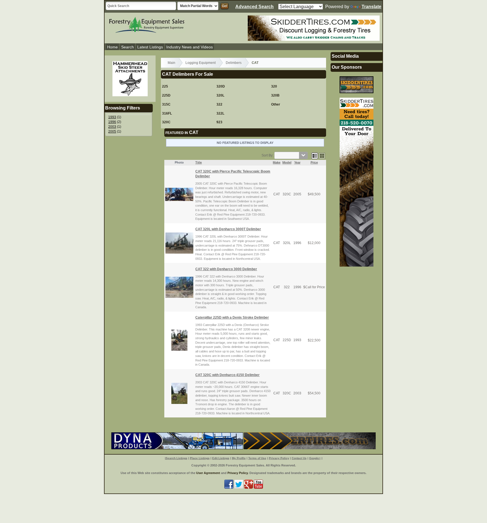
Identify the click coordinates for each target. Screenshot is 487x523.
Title (198, 162)
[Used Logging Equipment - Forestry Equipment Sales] (146, 24)
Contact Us (299, 458)
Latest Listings (150, 47)
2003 (112, 127)
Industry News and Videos (189, 47)
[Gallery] (322, 155)
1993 (112, 117)
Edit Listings (220, 458)
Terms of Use (257, 458)
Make (276, 162)
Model (286, 162)
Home (112, 47)
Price (314, 162)
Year (297, 162)
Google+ (315, 458)
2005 (112, 131)
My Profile (239, 458)
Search (127, 47)
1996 (112, 122)
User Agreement (208, 473)
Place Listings (200, 458)
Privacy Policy (279, 458)
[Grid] (314, 155)
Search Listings (176, 458)
